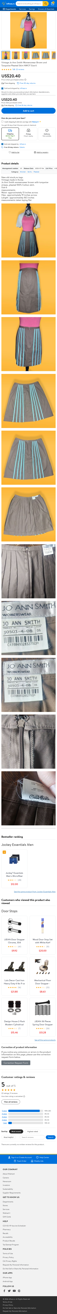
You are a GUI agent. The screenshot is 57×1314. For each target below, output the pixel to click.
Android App (8, 1281)
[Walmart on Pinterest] (19, 1291)
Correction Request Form (16, 1062)
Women (23, 172)
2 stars (4, 1120)
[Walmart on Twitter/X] (9, 1291)
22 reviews (20, 69)
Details (22, 147)
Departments (11, 9)
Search (50, 1137)
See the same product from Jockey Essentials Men (35, 891)
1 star (5, 1123)
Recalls (5, 1233)
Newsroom (7, 1181)
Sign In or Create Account (21, 1157)
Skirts (30, 172)
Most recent (16, 1131)
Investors (6, 1185)
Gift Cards (7, 1216)
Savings (32, 9)
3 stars (4, 1117)
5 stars (4, 1111)
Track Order (21, 1161)
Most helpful (8, 1137)
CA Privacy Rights (10, 1261)
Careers (6, 1177)
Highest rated (32, 1131)
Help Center (44, 1157)
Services (22, 9)
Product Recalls (9, 1240)
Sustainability (8, 1189)
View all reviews (10, 1101)
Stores (5, 1205)
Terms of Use (8, 1253)
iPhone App (7, 1277)
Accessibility (8, 1237)
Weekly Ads (38, 1161)
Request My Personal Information (16, 1264)
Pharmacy (7, 1229)
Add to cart (28, 110)
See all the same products (45, 1040)
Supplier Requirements (11, 1192)
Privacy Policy (8, 1257)
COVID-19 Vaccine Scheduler (14, 1225)
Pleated (36, 172)
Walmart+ (7, 1213)
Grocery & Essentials (46, 9)
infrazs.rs (23, 88)
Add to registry (42, 152)
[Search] (46, 3)
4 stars (4, 1114)
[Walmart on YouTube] (14, 1291)
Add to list (15, 152)
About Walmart (9, 1174)
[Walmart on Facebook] (4, 1291)
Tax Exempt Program (11, 1244)
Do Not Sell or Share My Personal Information (20, 1268)
